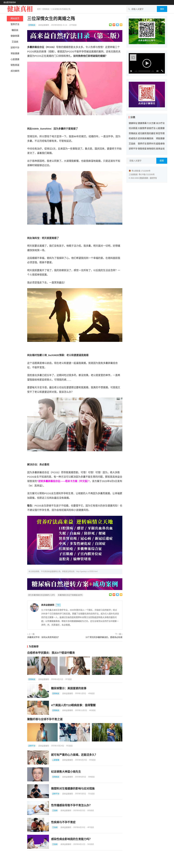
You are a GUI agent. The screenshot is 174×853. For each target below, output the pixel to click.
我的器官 (151, 133)
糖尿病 (15, 30)
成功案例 (15, 71)
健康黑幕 (15, 36)
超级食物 (160, 143)
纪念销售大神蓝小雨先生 (66, 771)
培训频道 (133, 128)
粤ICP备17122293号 (147, 175)
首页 (39, 9)
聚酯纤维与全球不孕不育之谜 (45, 719)
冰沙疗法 (160, 123)
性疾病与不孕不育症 (63, 822)
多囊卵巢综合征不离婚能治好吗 (70, 595)
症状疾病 (142, 138)
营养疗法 (15, 24)
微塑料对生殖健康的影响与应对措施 (73, 788)
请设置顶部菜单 (9, 2)
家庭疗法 (151, 128)
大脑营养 (142, 128)
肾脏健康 (15, 53)
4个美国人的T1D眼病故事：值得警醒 (73, 705)
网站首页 (15, 18)
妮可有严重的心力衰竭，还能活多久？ (74, 754)
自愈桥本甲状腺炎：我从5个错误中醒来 (51, 652)
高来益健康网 (43, 25)
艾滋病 (15, 42)
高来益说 (160, 149)
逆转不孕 (15, 47)
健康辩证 (133, 123)
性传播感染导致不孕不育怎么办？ (71, 805)
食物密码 (151, 149)
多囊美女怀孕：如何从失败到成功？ (43, 637)
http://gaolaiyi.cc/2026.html (87, 571)
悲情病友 (45, 9)
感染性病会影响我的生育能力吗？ (71, 839)
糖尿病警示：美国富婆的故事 (68, 688)
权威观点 (133, 138)
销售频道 (15, 65)
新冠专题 (160, 133)
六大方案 (151, 123)
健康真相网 (143, 178)
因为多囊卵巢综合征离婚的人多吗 (41, 595)
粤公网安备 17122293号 (141, 171)
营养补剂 (151, 143)
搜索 (162, 9)
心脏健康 (15, 59)
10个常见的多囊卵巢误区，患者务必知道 (104, 637)
